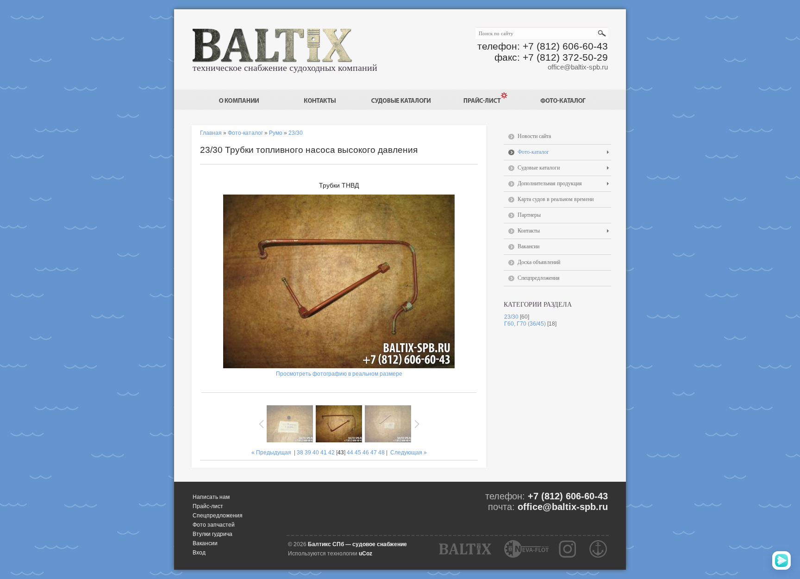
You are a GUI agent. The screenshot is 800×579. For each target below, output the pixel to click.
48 (381, 452)
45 (358, 452)
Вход (199, 552)
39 (308, 452)
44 (350, 452)
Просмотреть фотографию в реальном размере (339, 374)
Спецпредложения (218, 515)
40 (315, 452)
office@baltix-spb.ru (578, 67)
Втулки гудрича (212, 534)
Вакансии (205, 543)
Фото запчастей (214, 525)
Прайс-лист (208, 506)
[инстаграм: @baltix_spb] (567, 549)
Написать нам (211, 497)
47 (373, 452)
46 (365, 452)
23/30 (511, 317)
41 (323, 452)
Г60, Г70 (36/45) (525, 324)
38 (300, 452)
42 (331, 452)
